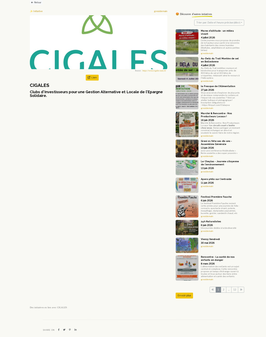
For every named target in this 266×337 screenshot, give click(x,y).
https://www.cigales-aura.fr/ (154, 71)
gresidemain (160, 11)
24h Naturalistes (211, 221)
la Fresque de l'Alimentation (218, 86)
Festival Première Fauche (216, 196)
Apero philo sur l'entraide (216, 179)
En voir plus (184, 295)
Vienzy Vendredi (210, 239)
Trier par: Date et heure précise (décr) (218, 22)
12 (234, 289)
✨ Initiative (36, 11)
